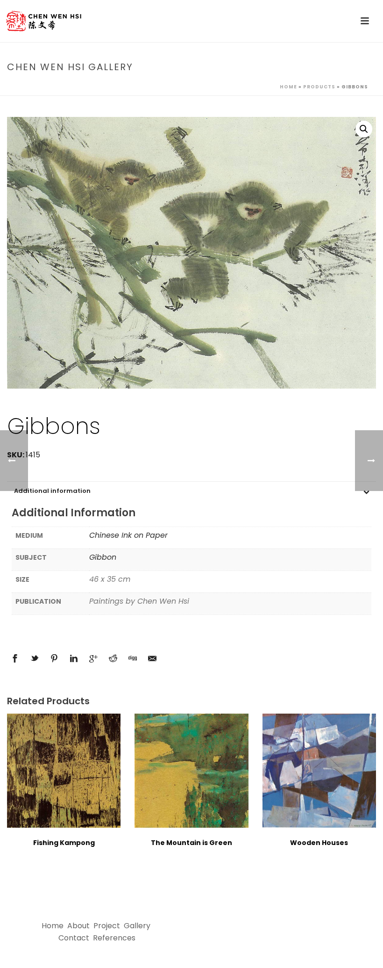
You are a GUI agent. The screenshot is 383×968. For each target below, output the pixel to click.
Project (106, 925)
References (114, 937)
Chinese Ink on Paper (128, 535)
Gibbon (102, 557)
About (78, 925)
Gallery (137, 925)
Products (319, 86)
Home (288, 86)
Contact (73, 937)
